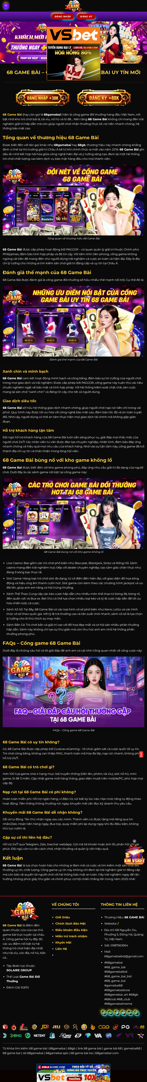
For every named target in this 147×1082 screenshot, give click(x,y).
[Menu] (6, 6)
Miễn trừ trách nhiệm (71, 936)
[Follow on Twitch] (136, 1013)
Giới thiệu (62, 917)
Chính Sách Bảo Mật (70, 923)
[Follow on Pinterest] (117, 1013)
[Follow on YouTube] (123, 1013)
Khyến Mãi (63, 942)
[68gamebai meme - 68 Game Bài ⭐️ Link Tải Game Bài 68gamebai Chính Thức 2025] (73, 6)
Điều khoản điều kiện (71, 930)
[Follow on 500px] (130, 1013)
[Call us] (110, 1013)
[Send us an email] (104, 1013)
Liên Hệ (61, 949)
